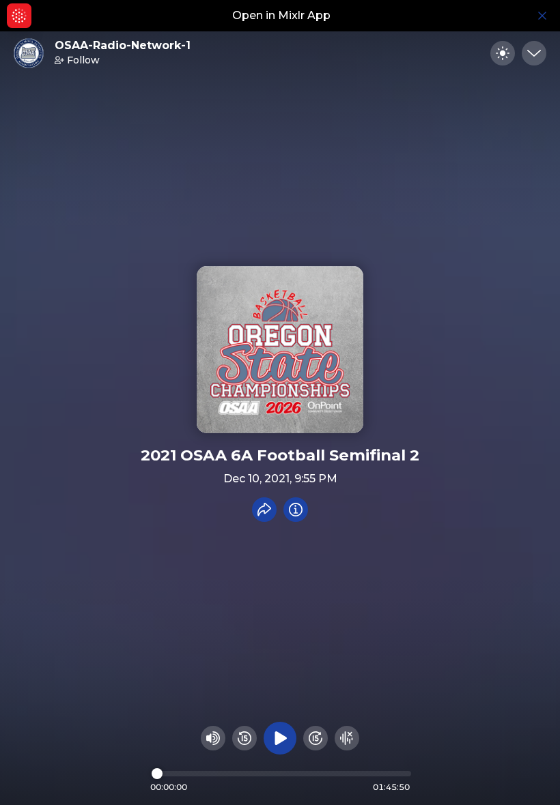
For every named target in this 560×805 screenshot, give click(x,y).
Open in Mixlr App (281, 15)
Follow (83, 60)
